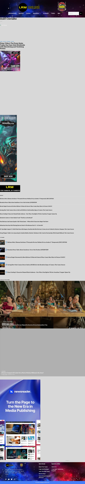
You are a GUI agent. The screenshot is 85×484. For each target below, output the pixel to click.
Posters (4, 41)
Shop (59, 13)
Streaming (8, 41)
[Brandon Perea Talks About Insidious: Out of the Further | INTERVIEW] (2, 249)
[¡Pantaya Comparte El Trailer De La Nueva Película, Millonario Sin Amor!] (42, 352)
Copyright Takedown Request (57, 470)
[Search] (80, 13)
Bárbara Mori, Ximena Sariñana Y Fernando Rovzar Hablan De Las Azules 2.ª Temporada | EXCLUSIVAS (27, 198)
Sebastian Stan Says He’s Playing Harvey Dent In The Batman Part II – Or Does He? (21, 225)
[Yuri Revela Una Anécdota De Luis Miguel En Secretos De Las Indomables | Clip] (42, 305)
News (1, 41)
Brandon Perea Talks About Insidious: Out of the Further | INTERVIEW (18, 202)
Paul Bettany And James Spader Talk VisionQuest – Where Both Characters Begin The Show (24, 221)
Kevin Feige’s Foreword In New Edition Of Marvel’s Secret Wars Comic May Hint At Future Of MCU (26, 206)
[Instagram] (14, 479)
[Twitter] (11, 479)
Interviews (21, 13)
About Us (53, 467)
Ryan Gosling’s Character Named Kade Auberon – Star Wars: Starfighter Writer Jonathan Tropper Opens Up (28, 214)
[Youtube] (9, 479)
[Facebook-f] (6, 479)
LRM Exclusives (12, 13)
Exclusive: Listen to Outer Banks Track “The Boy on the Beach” (16, 217)
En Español (46, 13)
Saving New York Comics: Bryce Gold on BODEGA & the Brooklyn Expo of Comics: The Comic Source (26, 210)
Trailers (53, 13)
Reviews (28, 13)
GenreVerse (36, 13)
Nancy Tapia (5, 326)
